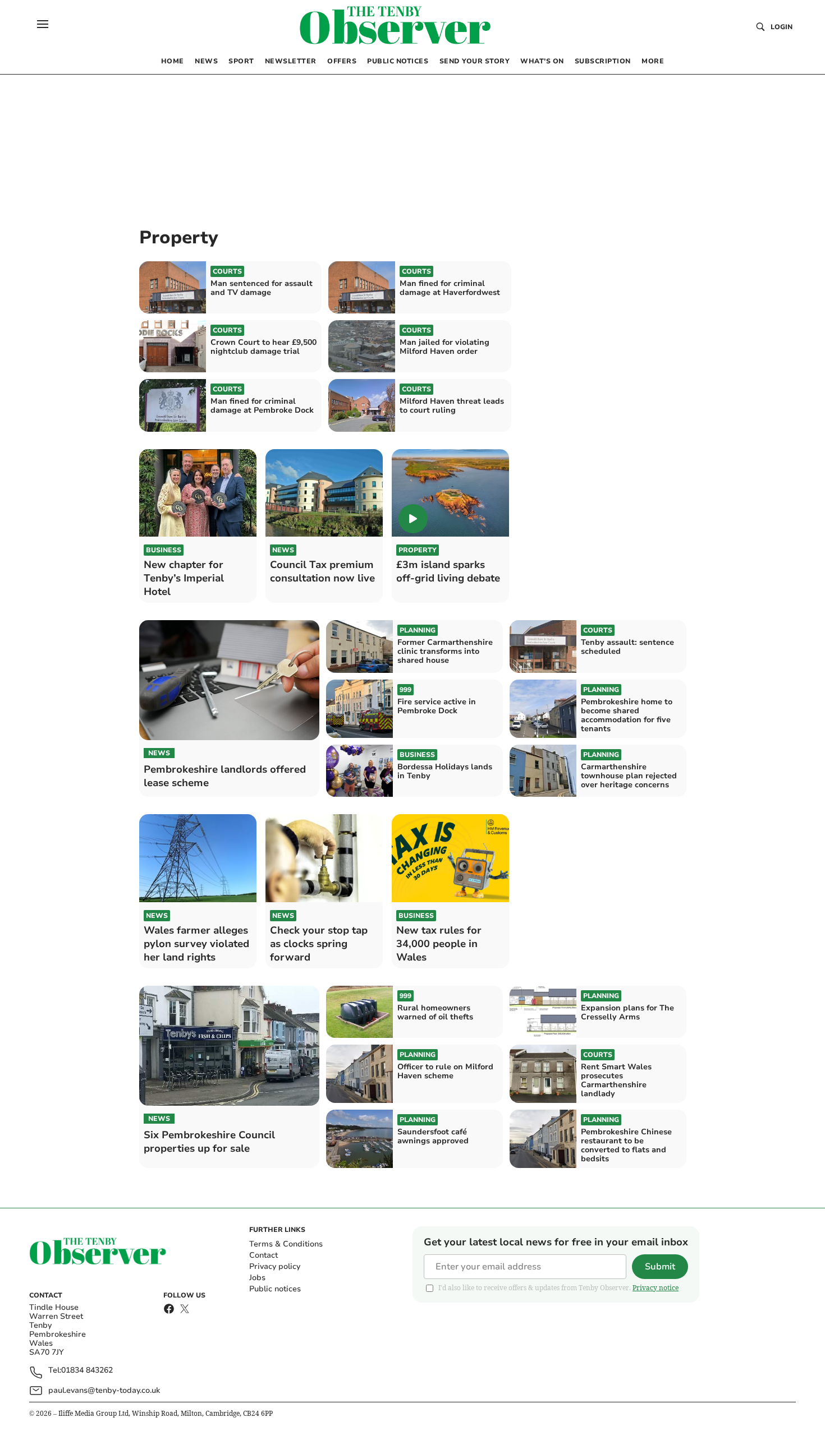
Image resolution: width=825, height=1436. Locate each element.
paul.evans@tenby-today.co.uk (104, 1390)
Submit (660, 1266)
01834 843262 (87, 1370)
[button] (42, 24)
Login (781, 27)
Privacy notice (655, 1287)
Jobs (257, 1277)
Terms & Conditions (286, 1244)
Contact (263, 1255)
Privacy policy (274, 1266)
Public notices (275, 1288)
